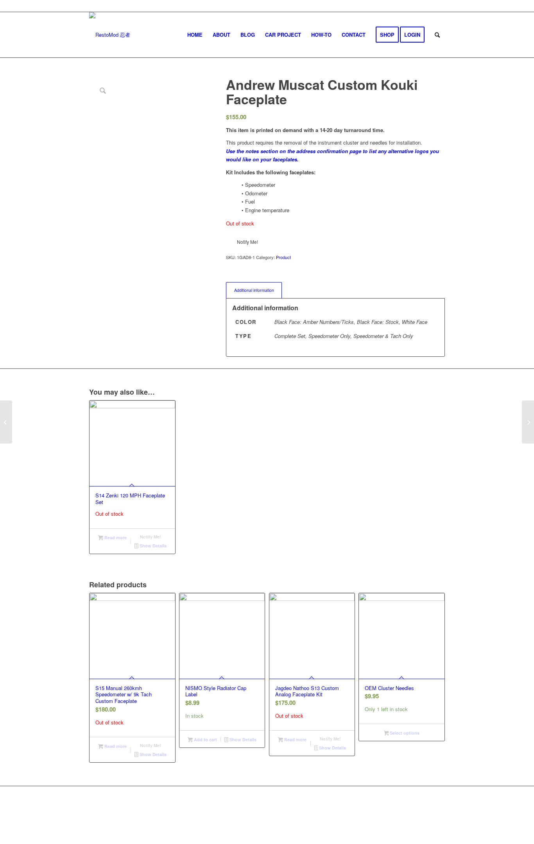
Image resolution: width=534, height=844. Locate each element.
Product (283, 257)
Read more (115, 537)
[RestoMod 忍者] (109, 34)
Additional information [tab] (254, 290)
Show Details (152, 546)
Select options (404, 733)
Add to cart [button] (205, 739)
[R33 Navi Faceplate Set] (528, 422)
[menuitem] (195, 34)
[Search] (437, 34)
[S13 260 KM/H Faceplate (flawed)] (6, 422)
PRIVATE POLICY (298, 812)
